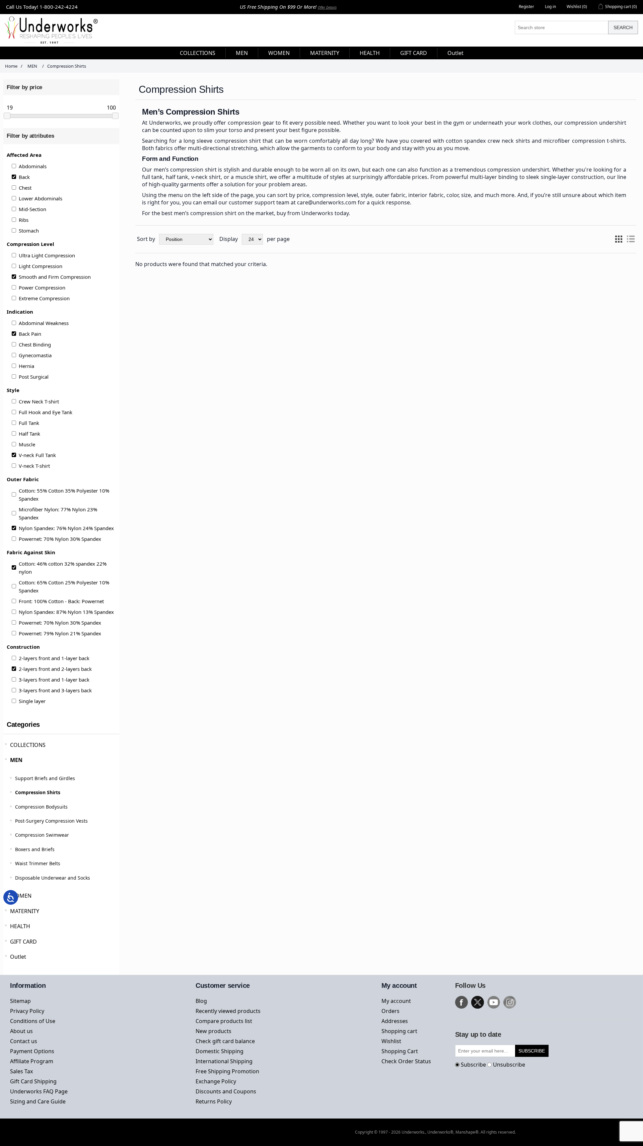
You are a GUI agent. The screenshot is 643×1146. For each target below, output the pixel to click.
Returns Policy (214, 1101)
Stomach (29, 230)
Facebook (461, 1002)
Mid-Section (32, 209)
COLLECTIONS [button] (197, 53)
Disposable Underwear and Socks (52, 878)
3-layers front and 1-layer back (54, 679)
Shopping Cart (399, 1051)
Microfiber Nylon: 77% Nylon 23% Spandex (58, 513)
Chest (25, 187)
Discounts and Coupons (226, 1091)
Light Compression (40, 266)
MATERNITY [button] (324, 53)
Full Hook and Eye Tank (45, 412)
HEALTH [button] (370, 53)
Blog (201, 1001)
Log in (550, 6)
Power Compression (42, 287)
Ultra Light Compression (47, 255)
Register (526, 6)
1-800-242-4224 (59, 6)
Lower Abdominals (40, 198)
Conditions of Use (32, 1021)
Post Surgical (34, 376)
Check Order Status (406, 1061)
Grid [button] (619, 239)
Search (623, 27)
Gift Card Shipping (33, 1081)
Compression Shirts (37, 792)
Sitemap (20, 1001)
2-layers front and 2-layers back (55, 668)
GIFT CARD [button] (413, 53)
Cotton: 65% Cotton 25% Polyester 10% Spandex (64, 586)
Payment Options (32, 1051)
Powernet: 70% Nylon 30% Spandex (60, 538)
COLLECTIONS (28, 745)
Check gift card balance (225, 1041)
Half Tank (29, 433)
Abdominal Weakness (44, 323)
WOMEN (20, 895)
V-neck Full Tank (37, 455)
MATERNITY (24, 911)
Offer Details (327, 7)
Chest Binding (35, 344)
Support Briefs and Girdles (45, 778)
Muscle (27, 444)
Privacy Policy (27, 1011)
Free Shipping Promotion (227, 1071)
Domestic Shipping (219, 1051)
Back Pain (30, 333)
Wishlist (391, 1041)
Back (24, 177)
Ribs (23, 219)
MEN (16, 760)
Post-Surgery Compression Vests (51, 821)
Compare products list (224, 1021)
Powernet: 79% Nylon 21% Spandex (60, 633)
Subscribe (473, 1064)
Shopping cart (399, 1031)
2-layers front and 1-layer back (54, 658)
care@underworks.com (326, 202)
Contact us (23, 1041)
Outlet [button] (455, 53)
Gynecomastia (35, 355)
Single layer (32, 701)
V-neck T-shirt (34, 465)
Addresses (394, 1021)
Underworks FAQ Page (39, 1091)
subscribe (531, 1051)
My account (396, 1001)
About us (21, 1031)
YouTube (493, 1002)
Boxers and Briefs (35, 849)
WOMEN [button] (279, 53)
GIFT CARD (23, 941)
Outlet (18, 956)
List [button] (631, 239)
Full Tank (29, 423)
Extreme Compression (44, 298)
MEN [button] (242, 53)
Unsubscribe (509, 1064)
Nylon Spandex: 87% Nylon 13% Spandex (66, 612)
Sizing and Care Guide (38, 1101)
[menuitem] (198, 53)
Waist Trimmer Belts (37, 863)
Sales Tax (21, 1071)
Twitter (477, 1002)
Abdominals (33, 166)
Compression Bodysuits (41, 807)
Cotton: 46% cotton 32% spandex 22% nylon (62, 567)
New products (213, 1031)
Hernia (26, 366)
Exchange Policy (216, 1081)
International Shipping (224, 1061)
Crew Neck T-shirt (39, 401)
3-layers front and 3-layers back (55, 690)
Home (11, 66)
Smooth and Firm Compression (55, 276)
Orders (390, 1011)
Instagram (509, 1002)
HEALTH (20, 926)
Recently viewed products (228, 1011)
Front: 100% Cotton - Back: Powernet (61, 601)
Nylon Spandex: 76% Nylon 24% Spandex (66, 528)
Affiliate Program (31, 1061)
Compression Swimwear (42, 835)
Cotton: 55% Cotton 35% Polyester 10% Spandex (64, 494)
